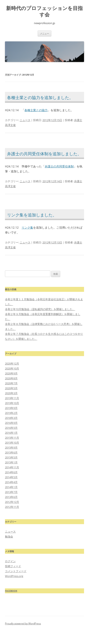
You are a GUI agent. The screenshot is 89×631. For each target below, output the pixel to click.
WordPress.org (14, 576)
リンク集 (27, 227)
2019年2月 (11, 413)
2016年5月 (11, 428)
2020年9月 (11, 373)
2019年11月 (12, 398)
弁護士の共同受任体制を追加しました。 (44, 154)
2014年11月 (12, 467)
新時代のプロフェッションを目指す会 (44, 11)
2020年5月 (11, 388)
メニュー (44, 33)
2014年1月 (11, 487)
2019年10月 (12, 403)
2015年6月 (11, 452)
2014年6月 (11, 472)
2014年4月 (11, 482)
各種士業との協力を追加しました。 (40, 97)
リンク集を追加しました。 (32, 215)
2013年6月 (11, 497)
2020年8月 (11, 378)
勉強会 (9, 536)
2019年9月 (11, 408)
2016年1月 (11, 433)
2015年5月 (11, 457)
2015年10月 (12, 442)
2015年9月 (11, 447)
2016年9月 (11, 423)
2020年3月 (11, 393)
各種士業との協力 (36, 110)
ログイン (10, 561)
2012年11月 (12, 507)
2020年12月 (12, 363)
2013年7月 (11, 492)
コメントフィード (15, 571)
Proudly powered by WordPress (23, 623)
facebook (11, 590)
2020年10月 (12, 368)
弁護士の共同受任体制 (59, 166)
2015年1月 (11, 462)
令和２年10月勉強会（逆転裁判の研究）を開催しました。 (40, 309)
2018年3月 (11, 418)
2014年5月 (11, 477)
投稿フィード (13, 566)
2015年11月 (12, 437)
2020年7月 (11, 383)
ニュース (25, 120)
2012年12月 (12, 502)
